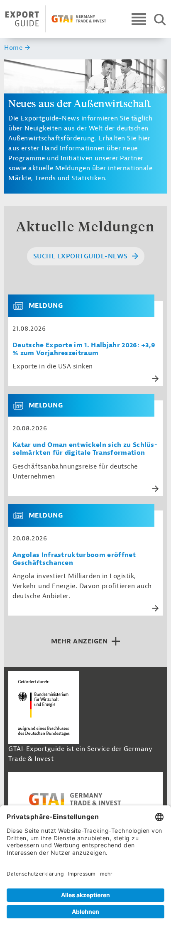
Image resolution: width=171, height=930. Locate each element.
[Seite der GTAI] (85, 799)
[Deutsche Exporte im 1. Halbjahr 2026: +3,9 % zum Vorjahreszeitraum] (22, 306)
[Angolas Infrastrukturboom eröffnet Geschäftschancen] (22, 515)
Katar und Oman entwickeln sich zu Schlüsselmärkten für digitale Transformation (84, 449)
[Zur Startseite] (55, 18)
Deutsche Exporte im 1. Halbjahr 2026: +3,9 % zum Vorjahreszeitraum (83, 349)
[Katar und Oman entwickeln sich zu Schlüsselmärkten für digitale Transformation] (22, 405)
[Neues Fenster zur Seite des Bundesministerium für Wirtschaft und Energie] (43, 707)
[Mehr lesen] (155, 378)
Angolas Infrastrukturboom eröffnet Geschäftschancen (74, 559)
